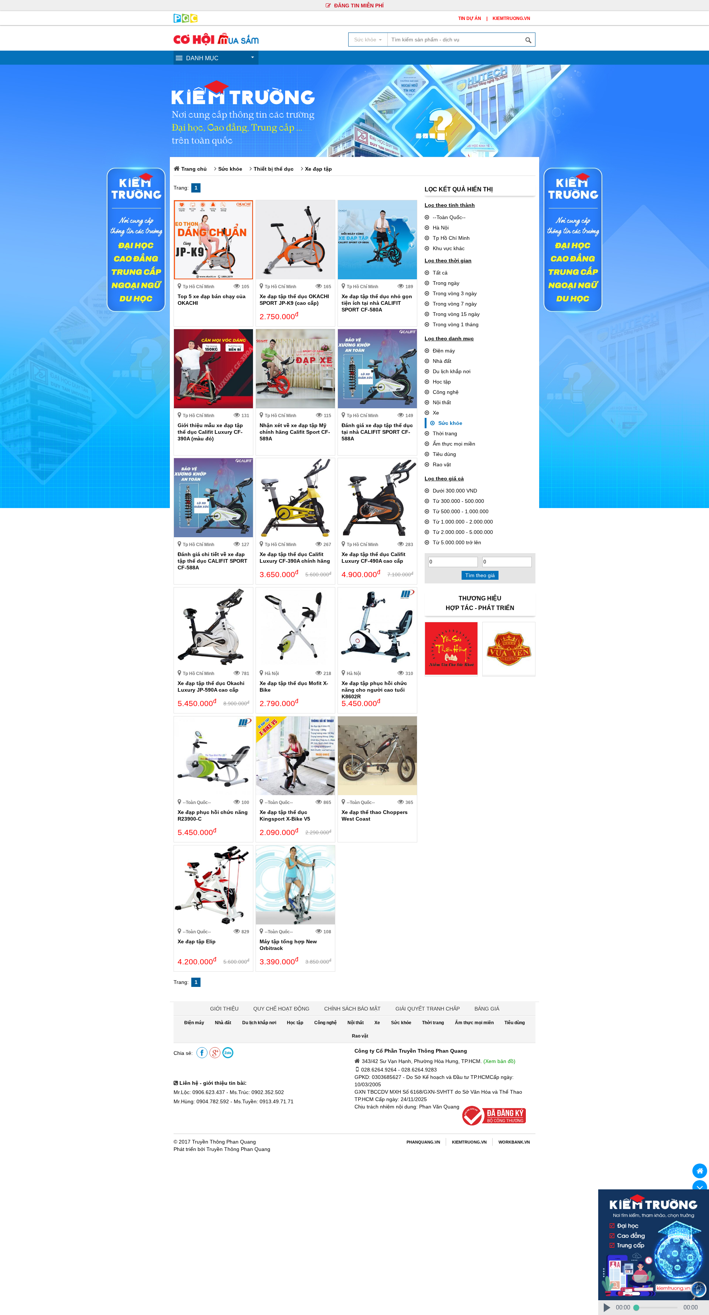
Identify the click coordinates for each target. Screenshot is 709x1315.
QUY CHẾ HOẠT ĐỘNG (281, 1009)
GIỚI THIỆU (224, 1009)
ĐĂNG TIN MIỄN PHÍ (358, 5)
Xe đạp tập (318, 169)
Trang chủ (194, 169)
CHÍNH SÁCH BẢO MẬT (352, 1009)
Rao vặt (442, 464)
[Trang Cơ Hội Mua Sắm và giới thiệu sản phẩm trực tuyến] (216, 44)
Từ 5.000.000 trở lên (457, 542)
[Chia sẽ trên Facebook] (202, 1053)
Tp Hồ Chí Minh (451, 238)
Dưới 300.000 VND (455, 491)
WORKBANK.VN (514, 1142)
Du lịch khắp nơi (451, 371)
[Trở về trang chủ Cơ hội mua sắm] (699, 1171)
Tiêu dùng (444, 454)
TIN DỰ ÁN (469, 18)
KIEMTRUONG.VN (511, 18)
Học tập (442, 382)
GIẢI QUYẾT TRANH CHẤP (427, 1009)
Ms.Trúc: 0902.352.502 (257, 1092)
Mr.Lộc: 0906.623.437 (199, 1092)
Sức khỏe (230, 169)
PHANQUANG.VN (423, 1142)
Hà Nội (441, 228)
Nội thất (442, 402)
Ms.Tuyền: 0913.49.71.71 (264, 1101)
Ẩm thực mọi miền (454, 444)
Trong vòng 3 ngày (455, 293)
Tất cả (440, 273)
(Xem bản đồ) (499, 1061)
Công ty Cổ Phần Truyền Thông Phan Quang (410, 1051)
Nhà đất (442, 361)
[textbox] (461, 39)
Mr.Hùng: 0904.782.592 (201, 1101)
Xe (436, 413)
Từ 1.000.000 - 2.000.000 (463, 522)
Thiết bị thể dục (274, 169)
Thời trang (445, 433)
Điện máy (444, 351)
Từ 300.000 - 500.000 (458, 501)
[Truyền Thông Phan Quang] (186, 21)
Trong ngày (446, 283)
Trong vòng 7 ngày (455, 304)
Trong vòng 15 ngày (456, 314)
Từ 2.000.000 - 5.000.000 (463, 532)
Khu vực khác (449, 248)
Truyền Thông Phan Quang (224, 1142)
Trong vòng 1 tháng (456, 324)
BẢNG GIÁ (487, 1009)
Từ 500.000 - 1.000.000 (461, 511)
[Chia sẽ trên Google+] (214, 1053)
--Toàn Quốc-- (449, 217)
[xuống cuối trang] (699, 1187)
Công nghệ (446, 392)
